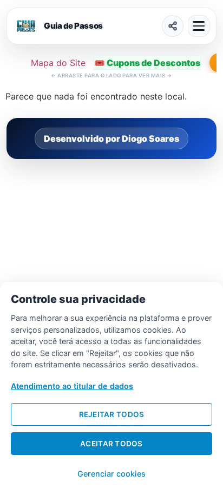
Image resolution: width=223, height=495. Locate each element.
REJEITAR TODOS (112, 414)
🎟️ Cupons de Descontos (147, 62)
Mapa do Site (58, 62)
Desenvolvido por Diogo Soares (111, 138)
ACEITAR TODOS (111, 443)
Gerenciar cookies (111, 473)
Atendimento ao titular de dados (72, 386)
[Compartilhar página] (172, 26)
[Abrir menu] (198, 26)
